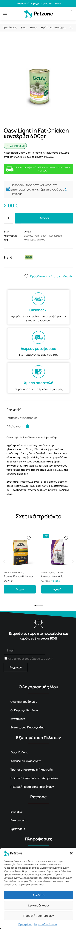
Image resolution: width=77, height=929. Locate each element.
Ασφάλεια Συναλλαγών (45, 924)
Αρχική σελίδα (10, 27)
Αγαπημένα (17, 719)
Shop (23, 27)
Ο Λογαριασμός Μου (23, 702)
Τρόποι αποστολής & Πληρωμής (31, 769)
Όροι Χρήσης (25, 924)
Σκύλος (33, 27)
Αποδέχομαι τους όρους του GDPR (30, 659)
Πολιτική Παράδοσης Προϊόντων (32, 787)
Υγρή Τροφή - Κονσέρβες (53, 27)
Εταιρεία (16, 812)
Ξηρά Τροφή (10, 572)
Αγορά (44, 218)
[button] (71, 853)
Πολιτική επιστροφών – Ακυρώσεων (34, 778)
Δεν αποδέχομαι (38, 905)
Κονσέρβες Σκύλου (34, 239)
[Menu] (8, 13)
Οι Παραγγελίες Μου (24, 710)
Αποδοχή (38, 895)
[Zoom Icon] (69, 43)
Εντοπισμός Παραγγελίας (27, 727)
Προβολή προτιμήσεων (38, 916)
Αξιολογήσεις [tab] (17, 426)
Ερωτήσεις (17, 829)
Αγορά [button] (20, 589)
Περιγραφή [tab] (14, 409)
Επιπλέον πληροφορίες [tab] (22, 418)
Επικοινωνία (18, 820)
